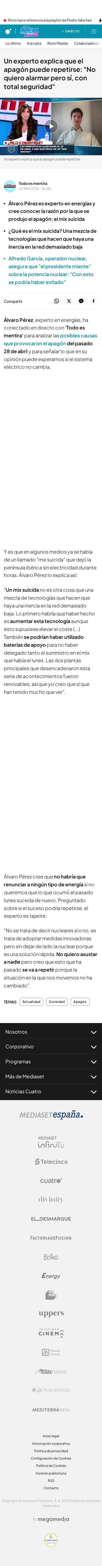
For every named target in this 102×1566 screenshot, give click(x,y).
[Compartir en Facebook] (93, 301)
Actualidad (31, 1001)
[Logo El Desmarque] (51, 1219)
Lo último (13, 43)
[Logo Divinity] (51, 1200)
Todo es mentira (33, 183)
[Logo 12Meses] (51, 1352)
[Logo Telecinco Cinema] (51, 1333)
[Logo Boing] (51, 1257)
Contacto (51, 1488)
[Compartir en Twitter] (69, 301)
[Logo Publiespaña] (51, 1390)
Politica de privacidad (51, 1451)
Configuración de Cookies (51, 1458)
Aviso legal (51, 1436)
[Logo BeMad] (51, 1295)
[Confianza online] (51, 1545)
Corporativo (19, 1046)
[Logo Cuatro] (51, 1181)
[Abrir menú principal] (94, 31)
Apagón (79, 1001)
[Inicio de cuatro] (8, 31)
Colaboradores (87, 43)
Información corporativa (51, 1444)
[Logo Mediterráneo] (51, 1409)
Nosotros (16, 1031)
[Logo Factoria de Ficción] (51, 1238)
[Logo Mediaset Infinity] (51, 1142)
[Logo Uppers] (51, 1314)
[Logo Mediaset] (51, 1118)
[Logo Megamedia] (53, 1519)
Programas (18, 1061)
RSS (51, 1481)
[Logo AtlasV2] (51, 1371)
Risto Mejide (57, 43)
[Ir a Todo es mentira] (29, 31)
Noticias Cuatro (23, 1091)
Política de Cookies (51, 1466)
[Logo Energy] (51, 1276)
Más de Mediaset (24, 1076)
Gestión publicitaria (51, 1473)
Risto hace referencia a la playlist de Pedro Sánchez (50, 20)
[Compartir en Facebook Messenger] (81, 301)
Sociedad (57, 1001)
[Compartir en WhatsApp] (56, 301)
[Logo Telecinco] (51, 1161)
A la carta (34, 43)
